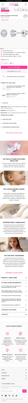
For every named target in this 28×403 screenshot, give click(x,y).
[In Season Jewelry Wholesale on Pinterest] (9, 396)
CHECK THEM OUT (5, 10)
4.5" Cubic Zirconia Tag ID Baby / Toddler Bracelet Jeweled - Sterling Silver (16, 86)
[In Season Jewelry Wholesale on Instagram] (13, 396)
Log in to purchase (14, 67)
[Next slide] (26, 33)
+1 (15, 96)
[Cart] (26, 4)
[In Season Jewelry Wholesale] (14, 4)
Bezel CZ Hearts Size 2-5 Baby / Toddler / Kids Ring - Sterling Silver (16, 94)
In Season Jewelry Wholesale (11, 399)
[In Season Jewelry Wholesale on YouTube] (6, 396)
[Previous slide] (2, 33)
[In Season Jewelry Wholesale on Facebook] (2, 396)
